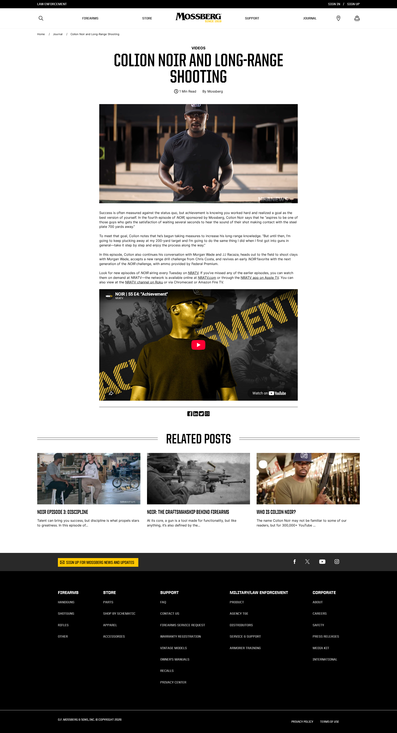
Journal (310, 18)
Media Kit (321, 648)
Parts (108, 602)
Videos (198, 48)
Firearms (90, 18)
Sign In (334, 4)
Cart (357, 18)
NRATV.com (207, 278)
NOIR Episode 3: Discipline (62, 512)
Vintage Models (173, 648)
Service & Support (245, 636)
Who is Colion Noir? (276, 512)
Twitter (307, 561)
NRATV (193, 273)
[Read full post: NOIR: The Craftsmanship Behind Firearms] (198, 503)
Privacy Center (173, 682)
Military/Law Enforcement (259, 592)
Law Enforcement (52, 4)
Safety (318, 625)
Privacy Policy (302, 721)
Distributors (241, 625)
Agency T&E (239, 613)
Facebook (295, 561)
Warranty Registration (180, 636)
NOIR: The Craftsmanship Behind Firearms (188, 512)
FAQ (163, 602)
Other (63, 636)
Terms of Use (329, 721)
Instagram (337, 561)
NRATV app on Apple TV (260, 278)
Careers (320, 613)
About (318, 602)
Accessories (114, 636)
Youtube (322, 561)
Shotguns (66, 613)
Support (252, 18)
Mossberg (215, 91)
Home (41, 34)
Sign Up (353, 4)
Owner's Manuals (174, 659)
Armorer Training (245, 648)
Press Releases (326, 636)
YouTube (305, 525)
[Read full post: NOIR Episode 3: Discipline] (88, 503)
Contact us (169, 613)
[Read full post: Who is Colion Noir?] (308, 503)
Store (147, 18)
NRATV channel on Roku (144, 282)
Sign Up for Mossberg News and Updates (100, 563)
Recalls (167, 671)
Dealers (338, 18)
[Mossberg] (198, 18)
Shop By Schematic (119, 613)
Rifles (63, 625)
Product (237, 602)
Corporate (324, 592)
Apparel (110, 625)
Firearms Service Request (182, 625)
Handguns (66, 602)
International (325, 659)
